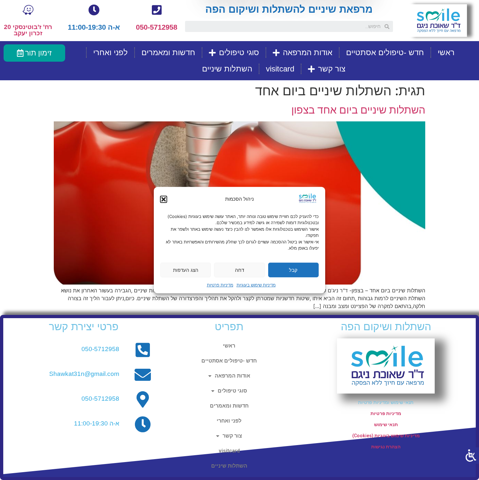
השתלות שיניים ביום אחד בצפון (358, 109)
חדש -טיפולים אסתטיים (385, 52)
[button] (163, 199)
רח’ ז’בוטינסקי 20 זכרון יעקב (28, 30)
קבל (293, 270)
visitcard (280, 68)
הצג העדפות (185, 270)
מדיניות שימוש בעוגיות (256, 284)
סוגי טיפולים (239, 52)
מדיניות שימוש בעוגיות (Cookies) (386, 435)
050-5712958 (156, 27)
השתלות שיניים (227, 68)
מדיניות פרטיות (220, 284)
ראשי (446, 52)
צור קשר (331, 68)
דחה (239, 270)
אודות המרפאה (307, 52)
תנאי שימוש (386, 424)
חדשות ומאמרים (168, 52)
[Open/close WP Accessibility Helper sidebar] (471, 455)
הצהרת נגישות (385, 446)
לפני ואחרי (110, 52)
